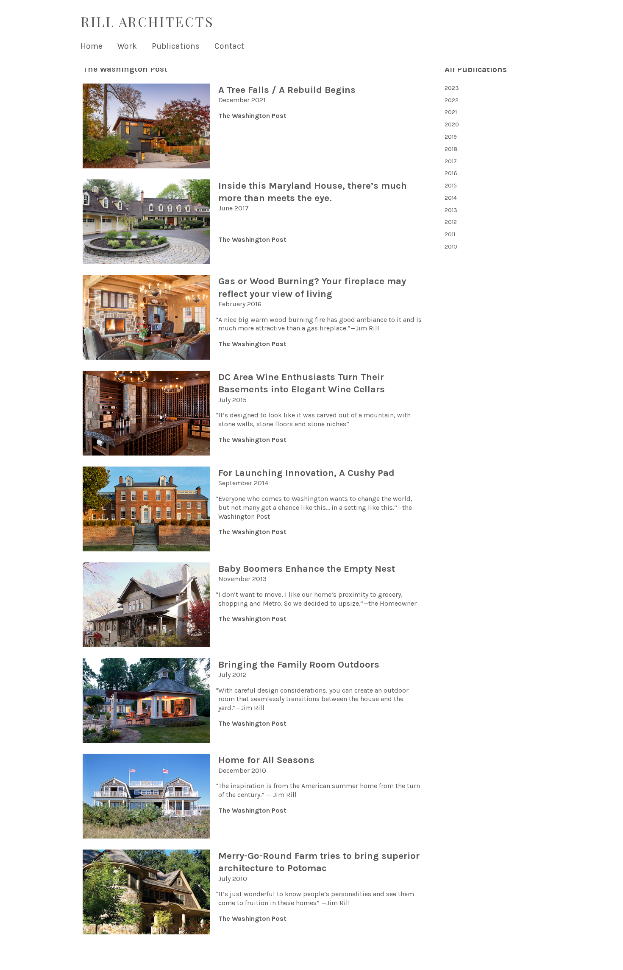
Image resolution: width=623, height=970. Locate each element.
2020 (452, 124)
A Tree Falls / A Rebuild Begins (287, 89)
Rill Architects (147, 21)
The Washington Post (252, 116)
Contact (229, 46)
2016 (451, 173)
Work (127, 46)
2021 (451, 112)
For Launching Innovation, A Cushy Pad (306, 472)
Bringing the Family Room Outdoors (298, 664)
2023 (452, 88)
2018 (451, 149)
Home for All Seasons (266, 760)
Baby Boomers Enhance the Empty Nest (306, 568)
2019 (451, 136)
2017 (451, 161)
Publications (176, 46)
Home (92, 46)
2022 (452, 100)
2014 (451, 197)
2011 (450, 234)
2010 (451, 246)
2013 (451, 210)
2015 (451, 185)
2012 (451, 222)
